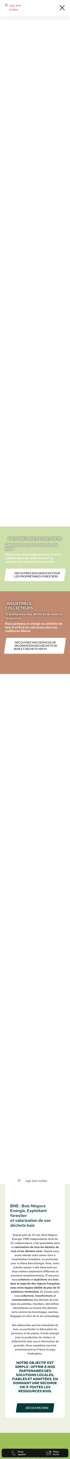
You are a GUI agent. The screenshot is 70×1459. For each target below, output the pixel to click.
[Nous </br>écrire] (48, 1452)
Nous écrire (56, 1453)
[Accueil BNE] (13, 8)
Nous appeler (22, 1453)
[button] (62, 7)
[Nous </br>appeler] (13, 1452)
